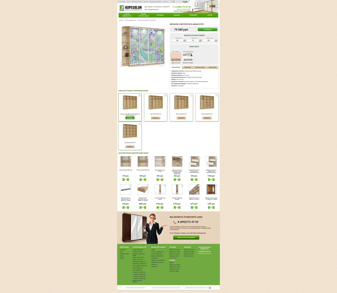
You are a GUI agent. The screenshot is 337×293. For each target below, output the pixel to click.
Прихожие (193, 15)
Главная (121, 20)
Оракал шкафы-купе (138, 268)
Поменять (176, 60)
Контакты (165, 1)
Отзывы (145, 1)
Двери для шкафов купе (157, 256)
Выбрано (130, 118)
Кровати (171, 262)
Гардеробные (154, 258)
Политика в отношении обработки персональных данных (166, 287)
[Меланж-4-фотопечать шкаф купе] (142, 46)
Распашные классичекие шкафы (139, 254)
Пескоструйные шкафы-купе (140, 265)
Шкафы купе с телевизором (158, 260)
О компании (122, 1)
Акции (128, 1)
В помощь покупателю (155, 1)
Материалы (154, 264)
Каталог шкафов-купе (130, 20)
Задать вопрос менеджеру (186, 237)
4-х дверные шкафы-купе (139, 276)
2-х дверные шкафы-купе (139, 272)
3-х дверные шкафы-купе (139, 274)
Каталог (127, 15)
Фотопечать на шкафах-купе (140, 263)
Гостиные (160, 15)
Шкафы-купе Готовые (174, 251)
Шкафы (143, 15)
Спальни (177, 15)
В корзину (207, 29)
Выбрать (155, 118)
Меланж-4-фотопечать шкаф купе (147, 20)
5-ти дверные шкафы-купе (139, 278)
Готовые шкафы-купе (138, 249)
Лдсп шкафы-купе (137, 270)
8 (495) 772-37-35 (183, 7)
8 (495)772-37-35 (188, 222)
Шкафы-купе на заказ (174, 249)
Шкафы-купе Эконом (138, 259)
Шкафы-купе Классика (138, 257)
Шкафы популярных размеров (138, 281)
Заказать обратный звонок (182, 11)
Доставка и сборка (137, 1)
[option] (142, 46)
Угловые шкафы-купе (156, 254)
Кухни (210, 15)
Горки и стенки (173, 258)
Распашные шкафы (137, 251)
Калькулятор (154, 266)
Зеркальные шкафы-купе (139, 261)
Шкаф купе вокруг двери (157, 262)
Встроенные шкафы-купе (157, 251)
